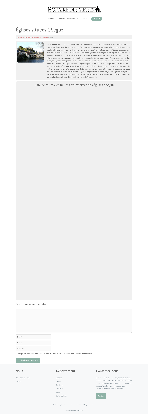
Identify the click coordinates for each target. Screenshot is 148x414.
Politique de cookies (89, 405)
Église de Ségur (74, 226)
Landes (58, 381)
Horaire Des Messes (67, 18)
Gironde (59, 378)
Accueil (51, 18)
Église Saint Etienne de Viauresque (74, 157)
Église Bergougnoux (74, 296)
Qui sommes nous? (23, 378)
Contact (97, 19)
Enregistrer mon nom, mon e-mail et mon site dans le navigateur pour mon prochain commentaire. (55, 353)
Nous (85, 18)
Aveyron (59, 392)
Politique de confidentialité (73, 405)
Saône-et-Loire (61, 396)
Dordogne (59, 385)
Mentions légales (58, 405)
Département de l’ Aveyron (39, 38)
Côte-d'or (59, 388)
